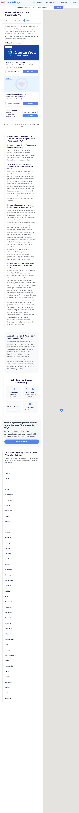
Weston (7, 687)
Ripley (6, 644)
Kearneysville (9, 580)
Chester (7, 505)
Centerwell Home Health (15, 63)
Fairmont (7, 532)
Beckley (7, 473)
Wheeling (8, 698)
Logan (7, 596)
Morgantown (9, 607)
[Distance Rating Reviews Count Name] (31, 20)
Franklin (7, 548)
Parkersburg (8, 623)
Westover (8, 693)
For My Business (63, 2)
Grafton (7, 564)
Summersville (9, 666)
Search (58, 7)
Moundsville (8, 612)
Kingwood (8, 585)
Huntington (8, 569)
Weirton (7, 677)
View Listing (30, 71)
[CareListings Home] (14, 2)
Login (74, 2)
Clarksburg (8, 511)
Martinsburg (8, 602)
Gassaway (8, 553)
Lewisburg (8, 591)
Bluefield (7, 478)
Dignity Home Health (11, 111)
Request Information (21, 441)
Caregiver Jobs (50, 2)
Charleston (8, 500)
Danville (7, 516)
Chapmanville (9, 494)
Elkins (6, 527)
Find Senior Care (38, 2)
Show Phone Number (14, 72)
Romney (7, 650)
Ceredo (7, 489)
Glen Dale (8, 559)
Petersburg (8, 628)
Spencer (7, 660)
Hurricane (8, 575)
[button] (61, 410)
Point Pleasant (9, 639)
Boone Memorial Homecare (16, 94)
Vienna (7, 671)
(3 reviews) (19, 99)
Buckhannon (9, 484)
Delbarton (8, 521)
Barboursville (9, 468)
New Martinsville (10, 618)
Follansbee (8, 537)
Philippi (7, 634)
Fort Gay (7, 543)
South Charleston (10, 655)
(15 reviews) (19, 67)
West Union (8, 682)
